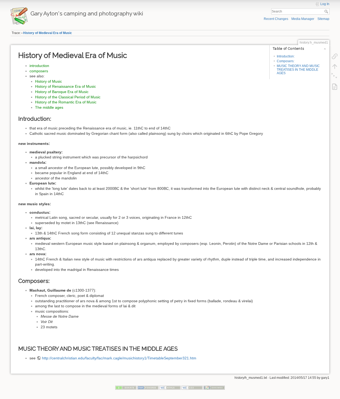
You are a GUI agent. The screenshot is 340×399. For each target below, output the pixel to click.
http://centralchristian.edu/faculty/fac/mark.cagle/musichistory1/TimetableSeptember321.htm (119, 358)
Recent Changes (276, 19)
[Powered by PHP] (148, 387)
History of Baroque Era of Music (61, 92)
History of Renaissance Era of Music (65, 86)
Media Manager (302, 19)
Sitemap (323, 19)
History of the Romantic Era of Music (65, 102)
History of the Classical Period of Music (67, 97)
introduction (39, 66)
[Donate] (126, 387)
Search (326, 11)
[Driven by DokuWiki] (214, 387)
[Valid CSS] (192, 387)
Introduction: (286, 56)
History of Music (48, 81)
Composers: (285, 61)
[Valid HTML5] (170, 387)
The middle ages (49, 107)
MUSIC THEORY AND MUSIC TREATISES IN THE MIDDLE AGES (298, 69)
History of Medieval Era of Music (47, 33)
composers (38, 71)
